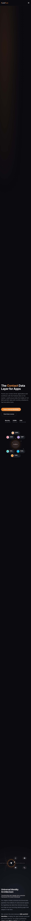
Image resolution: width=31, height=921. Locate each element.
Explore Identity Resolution (11, 409)
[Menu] (28, 3)
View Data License (9, 414)
